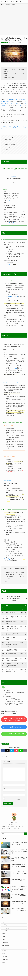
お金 (4, 922)
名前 (4, 783)
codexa (9, 581)
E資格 (21, 105)
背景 (5, 142)
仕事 (4, 933)
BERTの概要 (7, 140)
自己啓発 (5, 956)
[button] (3, 750)
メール (4, 788)
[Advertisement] (14, 20)
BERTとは (7, 147)
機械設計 (5, 950)
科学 (4, 953)
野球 (4, 964)
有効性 (6, 149)
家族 (4, 939)
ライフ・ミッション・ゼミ (14, 1)
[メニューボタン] (1, 1)
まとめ (6, 151)
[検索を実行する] (25, 833)
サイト (4, 793)
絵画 (4, 962)
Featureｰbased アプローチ (10, 144)
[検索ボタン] (26, 1)
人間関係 (5, 925)
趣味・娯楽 (5, 959)
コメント (5, 766)
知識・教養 (5, 942)
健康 (4, 936)
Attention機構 (13, 369)
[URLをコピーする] (25, 750)
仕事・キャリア (6, 928)
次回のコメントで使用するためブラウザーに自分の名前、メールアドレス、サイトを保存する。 (14, 798)
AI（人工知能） (5, 42)
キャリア (5, 930)
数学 (4, 948)
